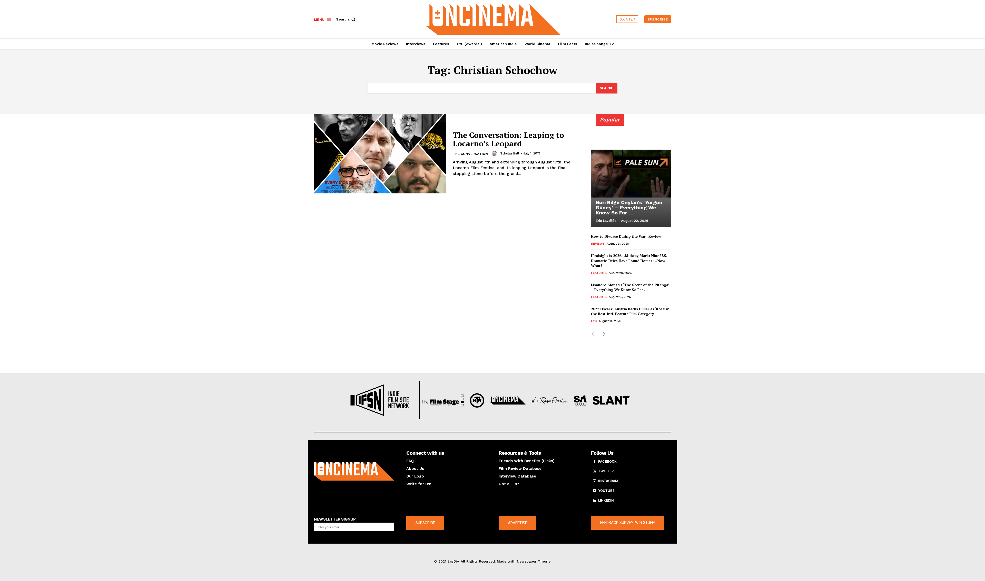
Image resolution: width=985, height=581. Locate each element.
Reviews (598, 243)
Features (598, 273)
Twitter (606, 471)
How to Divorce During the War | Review (626, 236)
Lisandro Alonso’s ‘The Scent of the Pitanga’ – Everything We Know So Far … (630, 287)
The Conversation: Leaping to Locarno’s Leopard (508, 139)
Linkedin (606, 500)
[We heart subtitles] (493, 18)
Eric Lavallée (606, 221)
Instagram (608, 481)
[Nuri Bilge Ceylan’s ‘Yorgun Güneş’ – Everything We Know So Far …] (631, 173)
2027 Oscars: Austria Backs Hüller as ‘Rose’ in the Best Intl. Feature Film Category (630, 311)
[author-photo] (495, 153)
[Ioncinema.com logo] (354, 471)
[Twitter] (594, 471)
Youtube (606, 491)
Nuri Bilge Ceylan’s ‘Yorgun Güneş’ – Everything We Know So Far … (629, 207)
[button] (347, 19)
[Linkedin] (594, 500)
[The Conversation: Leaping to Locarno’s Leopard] (380, 153)
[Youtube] (594, 490)
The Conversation (470, 154)
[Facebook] (594, 461)
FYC (594, 321)
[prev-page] (594, 334)
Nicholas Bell (509, 153)
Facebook (607, 461)
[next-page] (602, 334)
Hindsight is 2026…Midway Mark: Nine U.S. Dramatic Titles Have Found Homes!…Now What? (629, 260)
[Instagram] (594, 481)
